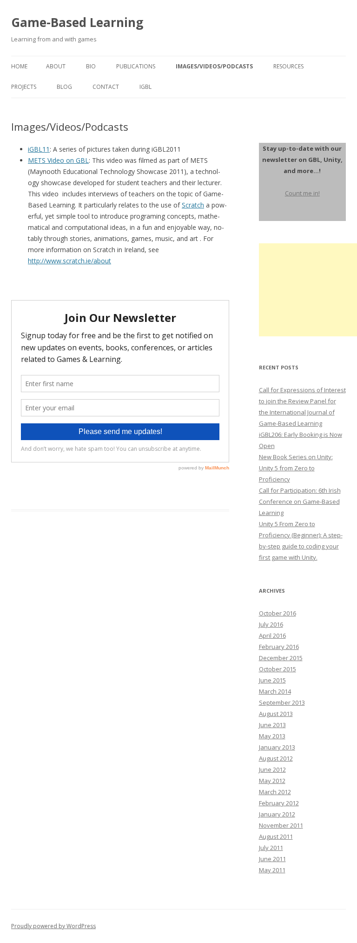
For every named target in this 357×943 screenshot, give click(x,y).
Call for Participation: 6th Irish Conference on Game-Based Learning (300, 501)
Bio (91, 66)
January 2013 (277, 747)
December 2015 (281, 658)
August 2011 (276, 836)
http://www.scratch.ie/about (69, 260)
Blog (64, 87)
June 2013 (272, 725)
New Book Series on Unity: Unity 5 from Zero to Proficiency (296, 468)
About (56, 66)
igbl (145, 87)
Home (19, 66)
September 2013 (282, 702)
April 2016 (272, 635)
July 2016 (271, 624)
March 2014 (275, 691)
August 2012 (276, 758)
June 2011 (272, 859)
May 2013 (272, 736)
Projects (23, 87)
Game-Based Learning (77, 22)
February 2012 (279, 803)
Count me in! (302, 193)
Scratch (193, 205)
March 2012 (275, 792)
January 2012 (277, 814)
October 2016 (277, 613)
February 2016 (279, 646)
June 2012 (272, 769)
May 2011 (272, 870)
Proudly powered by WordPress (53, 926)
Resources (288, 66)
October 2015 (277, 669)
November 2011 (281, 825)
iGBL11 (39, 149)
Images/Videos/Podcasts (214, 66)
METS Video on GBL (58, 160)
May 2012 (272, 780)
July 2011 (271, 847)
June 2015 (272, 680)
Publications (135, 66)
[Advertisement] (308, 289)
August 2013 (276, 713)
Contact (106, 87)
